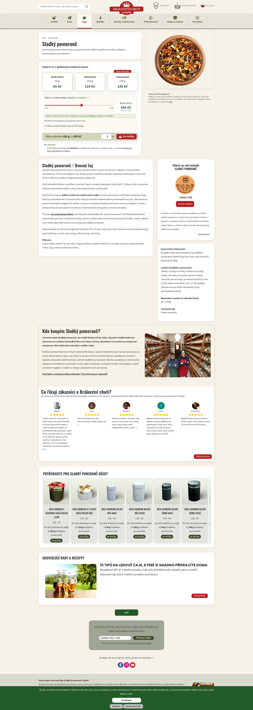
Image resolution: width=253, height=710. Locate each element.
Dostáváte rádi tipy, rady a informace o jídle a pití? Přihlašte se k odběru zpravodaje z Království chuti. (126, 629)
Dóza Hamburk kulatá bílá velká (139, 511)
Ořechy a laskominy (124, 21)
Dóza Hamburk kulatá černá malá (167, 511)
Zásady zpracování (133, 706)
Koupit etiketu (185, 204)
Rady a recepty (175, 21)
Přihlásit (164, 5)
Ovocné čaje (53, 37)
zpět (126, 612)
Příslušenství (151, 21)
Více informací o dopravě (94, 374)
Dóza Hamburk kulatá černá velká (195, 511)
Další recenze (203, 456)
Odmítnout (116, 706)
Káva (69, 21)
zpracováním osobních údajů (140, 643)
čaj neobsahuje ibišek (62, 214)
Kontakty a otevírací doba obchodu (61, 374)
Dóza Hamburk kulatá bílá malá (112, 511)
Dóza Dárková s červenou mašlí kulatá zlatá (57, 513)
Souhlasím (126, 700)
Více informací (203, 234)
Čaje (84, 22)
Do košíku (56, 540)
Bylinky (100, 21)
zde (170, 101)
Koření (54, 21)
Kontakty (197, 21)
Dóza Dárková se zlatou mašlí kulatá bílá (84, 511)
